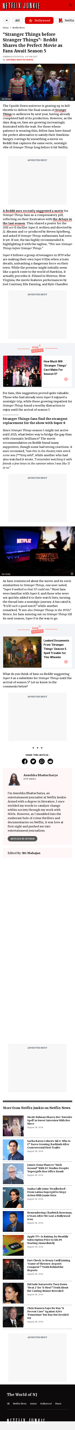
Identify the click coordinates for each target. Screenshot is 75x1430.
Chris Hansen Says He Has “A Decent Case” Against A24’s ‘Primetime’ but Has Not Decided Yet (48, 1313)
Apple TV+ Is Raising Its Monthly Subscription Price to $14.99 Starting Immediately (47, 1240)
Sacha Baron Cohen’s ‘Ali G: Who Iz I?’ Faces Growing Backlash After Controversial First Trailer (48, 1144)
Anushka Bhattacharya (19, 59)
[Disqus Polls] (37, 904)
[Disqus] (37, 997)
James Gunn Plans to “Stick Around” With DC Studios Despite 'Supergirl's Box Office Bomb (48, 1168)
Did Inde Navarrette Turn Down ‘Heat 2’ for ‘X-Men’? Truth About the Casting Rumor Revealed (47, 1287)
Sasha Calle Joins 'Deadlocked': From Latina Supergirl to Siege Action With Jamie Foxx (46, 1192)
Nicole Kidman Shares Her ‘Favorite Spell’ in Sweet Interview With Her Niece (49, 1120)
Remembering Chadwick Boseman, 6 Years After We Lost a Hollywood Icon (49, 1216)
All (17, 20)
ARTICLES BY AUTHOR (22, 838)
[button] (73, 98)
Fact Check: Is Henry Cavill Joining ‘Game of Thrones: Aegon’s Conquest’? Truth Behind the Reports (48, 1265)
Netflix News (19, 27)
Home (6, 27)
